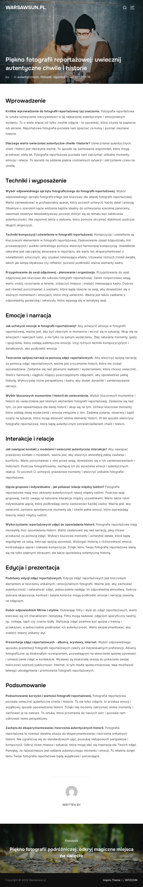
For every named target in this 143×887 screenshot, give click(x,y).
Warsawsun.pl (26, 7)
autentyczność (28, 77)
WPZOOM (131, 880)
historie (46, 77)
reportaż (59, 77)
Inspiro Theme (111, 880)
